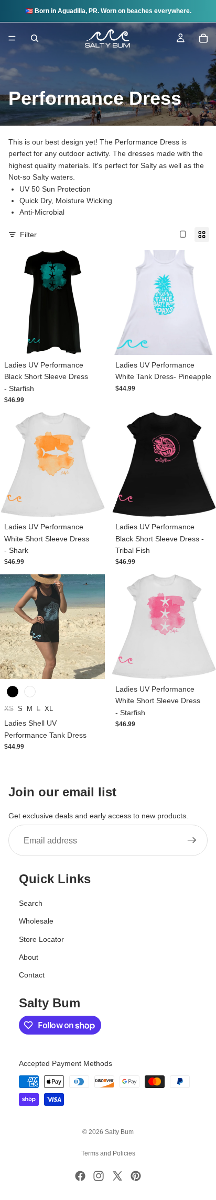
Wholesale (36, 921)
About (28, 957)
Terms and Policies (108, 1153)
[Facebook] (80, 1176)
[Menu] (12, 38)
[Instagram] (98, 1176)
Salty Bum (119, 1132)
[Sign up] (192, 841)
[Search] (34, 38)
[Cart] (203, 38)
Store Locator (41, 939)
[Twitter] (117, 1176)
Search (30, 903)
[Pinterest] (135, 1176)
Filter (28, 234)
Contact (32, 975)
